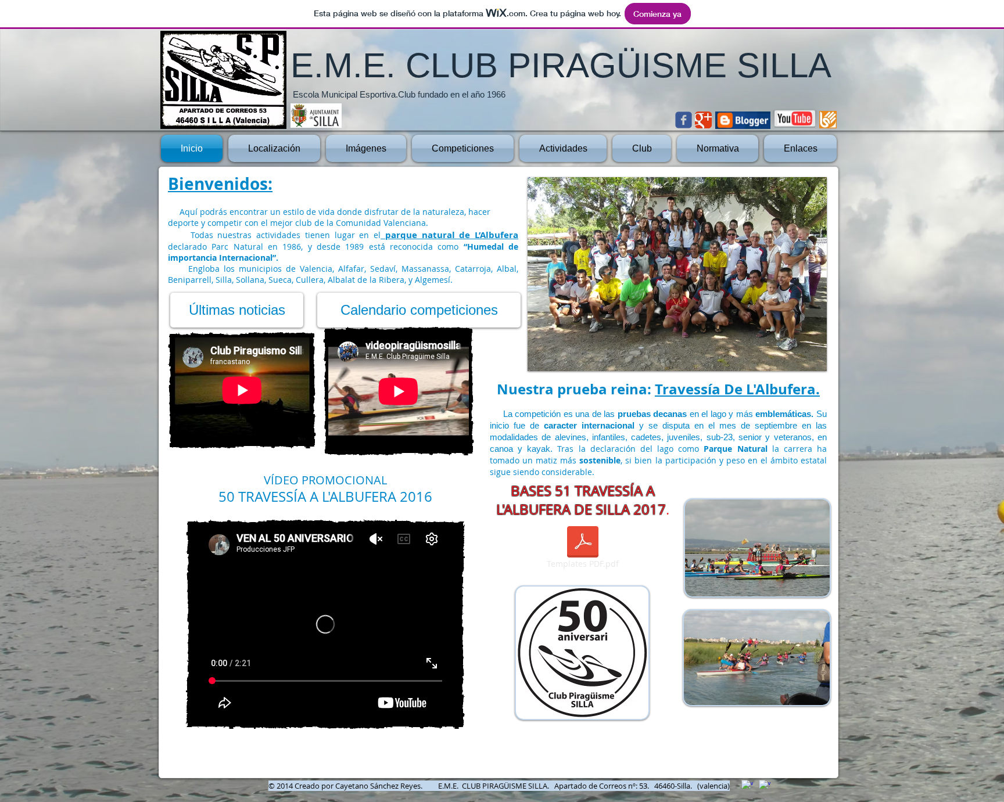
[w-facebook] (764, 786)
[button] (677, 274)
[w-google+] (747, 786)
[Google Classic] (703, 120)
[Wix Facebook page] (683, 120)
